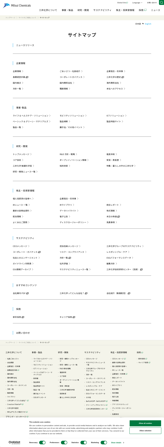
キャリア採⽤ (143, 362)
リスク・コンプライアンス (72, 251)
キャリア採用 (66, 316)
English (148, 23)
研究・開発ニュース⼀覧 (68, 365)
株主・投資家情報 (125, 10)
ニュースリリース (25, 45)
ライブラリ (11, 397)
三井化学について (48, 10)
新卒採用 (17, 316)
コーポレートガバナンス (71, 76)
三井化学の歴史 (114, 76)
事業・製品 (67, 10)
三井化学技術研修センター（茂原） (123, 269)
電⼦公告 (115, 397)
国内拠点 (17, 82)
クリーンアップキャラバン (95, 405)
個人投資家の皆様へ (22, 198)
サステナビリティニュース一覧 (74, 269)
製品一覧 (17, 127)
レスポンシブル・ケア (117, 251)
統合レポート (113, 204)
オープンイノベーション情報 (73, 159)
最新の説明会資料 (21, 210)
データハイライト (68, 210)
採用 (141, 10)
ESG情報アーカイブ (22, 269)
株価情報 (115, 400)
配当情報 (17, 216)
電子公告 (64, 216)
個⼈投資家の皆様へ (119, 366)
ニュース (155, 10)
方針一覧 (17, 88)
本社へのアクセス (115, 88)
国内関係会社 (66, 82)
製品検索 (64, 121)
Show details (116, 443)
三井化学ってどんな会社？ (72, 293)
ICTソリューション (115, 115)
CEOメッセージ (20, 246)
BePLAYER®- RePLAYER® (96, 401)
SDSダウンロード (39, 397)
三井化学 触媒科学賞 (22, 165)
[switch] (64, 442)
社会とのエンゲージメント (25, 257)
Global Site (121, 2)
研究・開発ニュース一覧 (24, 171)
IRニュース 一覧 (20, 204)
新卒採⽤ (141, 359)
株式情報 (111, 210)
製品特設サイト (114, 121)
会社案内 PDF (19, 293)
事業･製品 (21, 107)
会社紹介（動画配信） (117, 293)
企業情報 (20, 63)
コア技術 (17, 159)
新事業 (35, 378)
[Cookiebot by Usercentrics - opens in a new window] (14, 442)
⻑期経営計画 (12, 370)
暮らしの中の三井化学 (68, 397)
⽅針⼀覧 (10, 389)
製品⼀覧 (36, 390)
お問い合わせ (152, 2)
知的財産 (64, 165)
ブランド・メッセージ (16, 416)
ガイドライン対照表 (22, 263)
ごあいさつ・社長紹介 (70, 71)
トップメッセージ (21, 154)
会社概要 (10, 362)
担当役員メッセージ (69, 246)
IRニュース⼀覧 (118, 370)
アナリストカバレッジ (120, 404)
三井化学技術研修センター (95, 409)
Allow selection (145, 431)
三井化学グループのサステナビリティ (124, 246)
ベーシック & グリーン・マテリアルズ (30, 121)
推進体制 (111, 154)
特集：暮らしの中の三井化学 (120, 165)
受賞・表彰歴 (113, 159)
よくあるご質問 (20, 222)
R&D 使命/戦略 (65, 368)
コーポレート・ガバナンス (25, 251)
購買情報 (64, 88)
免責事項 (111, 222)
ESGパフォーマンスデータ (119, 257)
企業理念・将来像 (115, 71)
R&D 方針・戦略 (67, 154)
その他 (88, 397)
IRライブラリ (66, 204)
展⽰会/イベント (39, 393)
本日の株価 (112, 216)
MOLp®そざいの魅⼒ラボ (16, 412)
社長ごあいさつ (13, 359)
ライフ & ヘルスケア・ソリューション (30, 115)
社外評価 (64, 263)
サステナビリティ (102, 10)
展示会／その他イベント (71, 127)
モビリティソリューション (72, 115)
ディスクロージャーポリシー (73, 222)
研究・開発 (83, 10)
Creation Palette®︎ (14, 404)
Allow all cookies (145, 423)
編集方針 (111, 263)
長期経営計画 (19, 76)
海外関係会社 (113, 82)
